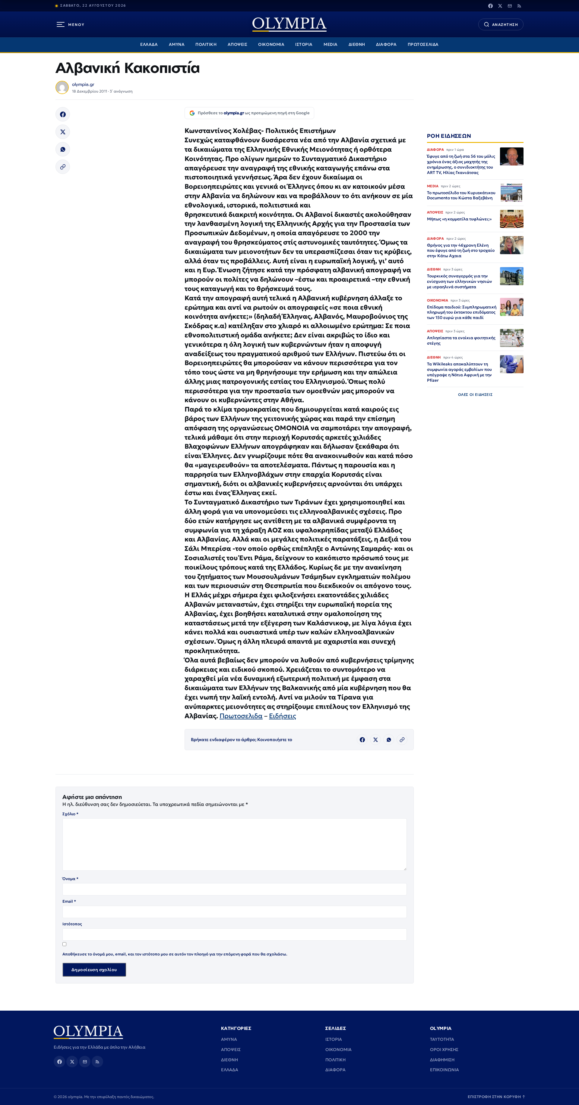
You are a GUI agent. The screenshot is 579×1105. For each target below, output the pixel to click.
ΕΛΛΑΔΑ (149, 44)
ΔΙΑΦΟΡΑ (386, 44)
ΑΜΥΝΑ (177, 44)
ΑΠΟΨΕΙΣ (238, 44)
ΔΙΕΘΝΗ (357, 44)
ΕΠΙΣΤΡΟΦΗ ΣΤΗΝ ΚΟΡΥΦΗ (497, 1096)
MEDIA (331, 44)
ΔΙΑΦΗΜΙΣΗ (442, 1059)
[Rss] (519, 6)
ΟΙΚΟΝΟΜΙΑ (271, 44)
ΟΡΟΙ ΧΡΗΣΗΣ (444, 1049)
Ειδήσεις (282, 716)
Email (69, 901)
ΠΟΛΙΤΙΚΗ (206, 44)
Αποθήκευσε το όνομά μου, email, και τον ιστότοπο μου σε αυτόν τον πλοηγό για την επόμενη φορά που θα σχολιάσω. (174, 954)
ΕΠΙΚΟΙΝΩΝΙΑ (444, 1069)
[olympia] (289, 24)
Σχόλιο (70, 813)
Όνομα (70, 878)
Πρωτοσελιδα (241, 716)
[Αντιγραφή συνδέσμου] (62, 166)
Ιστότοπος (72, 924)
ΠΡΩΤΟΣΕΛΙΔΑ (423, 44)
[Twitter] (500, 6)
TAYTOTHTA (442, 1039)
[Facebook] (490, 6)
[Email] (509, 6)
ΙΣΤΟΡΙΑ (304, 44)
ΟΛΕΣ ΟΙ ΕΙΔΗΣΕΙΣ (475, 395)
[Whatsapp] (62, 149)
